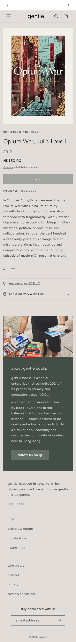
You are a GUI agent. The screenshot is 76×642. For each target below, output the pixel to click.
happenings (16, 547)
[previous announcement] (7, 5)
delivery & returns (21, 528)
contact (13, 575)
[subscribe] (60, 620)
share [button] (11, 268)
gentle (43, 637)
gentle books (12, 131)
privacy (13, 584)
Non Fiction (32, 131)
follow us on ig (30, 455)
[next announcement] (68, 5)
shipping (8, 167)
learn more (18, 503)
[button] (8, 16)
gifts (11, 519)
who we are (16, 565)
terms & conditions (22, 594)
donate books (18, 538)
